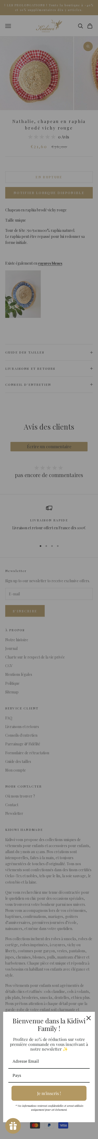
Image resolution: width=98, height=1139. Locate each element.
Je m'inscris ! (49, 1093)
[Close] (88, 1018)
